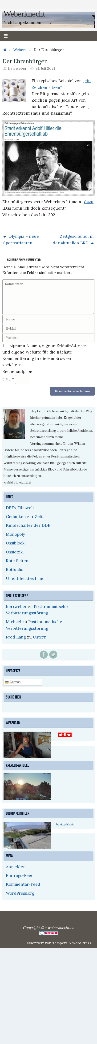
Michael (13, 621)
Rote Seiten (17, 560)
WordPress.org (20, 892)
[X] (53, 655)
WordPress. (82, 942)
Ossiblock (15, 543)
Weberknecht (24, 13)
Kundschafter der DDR (28, 525)
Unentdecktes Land (25, 578)
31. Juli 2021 (45, 68)
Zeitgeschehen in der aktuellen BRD (73, 239)
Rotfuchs (14, 569)
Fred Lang (16, 637)
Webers (20, 49)
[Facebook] (44, 655)
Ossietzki (15, 552)
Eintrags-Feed (20, 874)
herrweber (17, 68)
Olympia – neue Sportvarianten (21, 239)
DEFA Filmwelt (20, 507)
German (14, 681)
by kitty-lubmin (65, 824)
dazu (88, 201)
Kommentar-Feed (23, 883)
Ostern (40, 637)
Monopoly (15, 534)
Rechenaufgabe (17, 371)
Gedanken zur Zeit (24, 516)
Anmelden (16, 866)
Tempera (60, 942)
